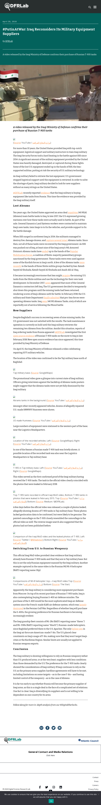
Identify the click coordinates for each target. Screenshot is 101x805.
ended (45, 251)
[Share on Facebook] (47, 728)
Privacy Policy (93, 789)
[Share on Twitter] (53, 728)
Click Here (50, 755)
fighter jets (77, 629)
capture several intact (57, 240)
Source (17, 142)
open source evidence (24, 336)
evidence (45, 193)
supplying (73, 212)
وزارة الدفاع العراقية (41, 142)
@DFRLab (18, 193)
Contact (95, 777)
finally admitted (52, 297)
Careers (95, 785)
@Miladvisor (37, 539)
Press (96, 781)
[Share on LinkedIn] (60, 728)
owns (44, 301)
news (47, 283)
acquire (66, 275)
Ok (51, 801)
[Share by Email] (41, 728)
